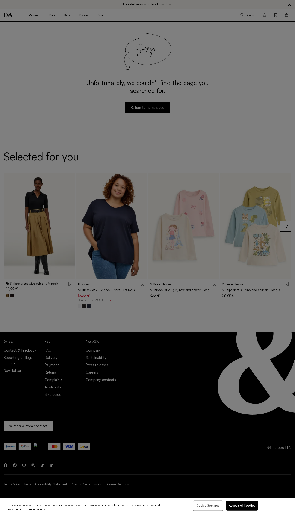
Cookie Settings (208, 505)
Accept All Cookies (242, 505)
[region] (147, 506)
